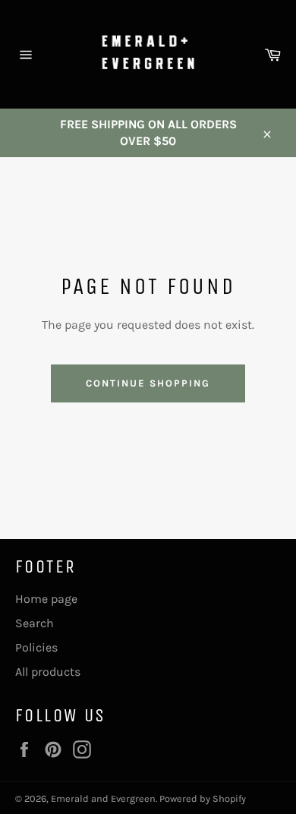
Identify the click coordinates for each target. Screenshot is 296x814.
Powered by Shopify (202, 798)
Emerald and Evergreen (103, 798)
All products (47, 671)
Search (34, 623)
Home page (46, 599)
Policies (36, 647)
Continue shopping (147, 383)
